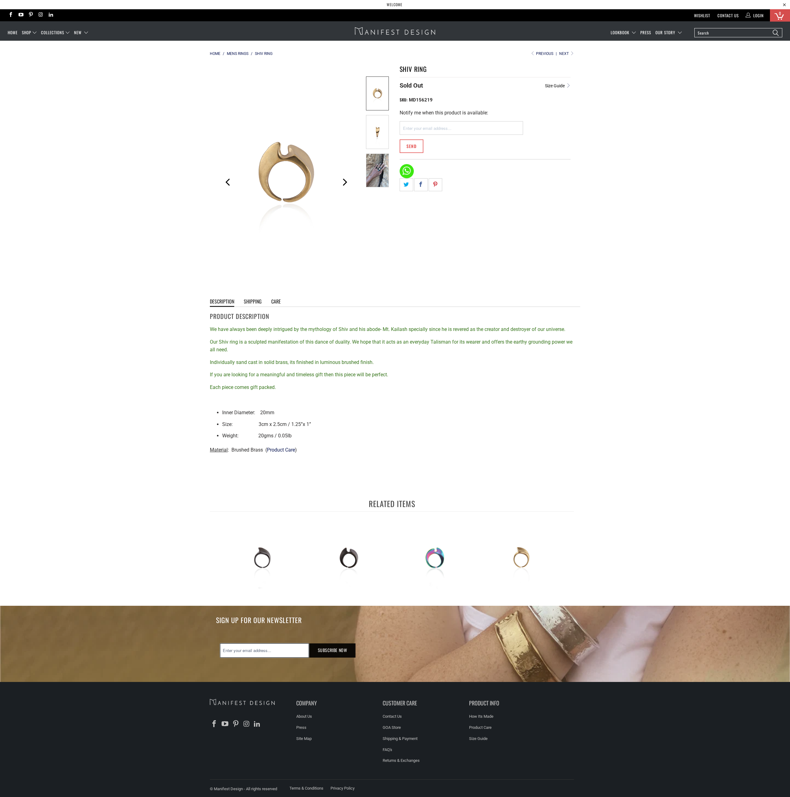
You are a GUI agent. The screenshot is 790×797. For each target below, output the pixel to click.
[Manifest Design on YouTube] (20, 15)
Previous (225, 181)
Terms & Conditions (306, 788)
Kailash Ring (262, 558)
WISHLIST (702, 15)
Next (564, 54)
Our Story (665, 32)
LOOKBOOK (620, 32)
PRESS (645, 32)
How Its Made (481, 716)
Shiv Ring (349, 558)
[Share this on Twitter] (406, 184)
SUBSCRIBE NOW (332, 650)
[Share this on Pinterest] (435, 184)
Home (13, 32)
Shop (26, 32)
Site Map (304, 738)
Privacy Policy (343, 788)
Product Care (281, 450)
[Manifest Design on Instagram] (40, 15)
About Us (304, 716)
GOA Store (392, 727)
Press (301, 727)
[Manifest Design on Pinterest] (30, 15)
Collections (52, 32)
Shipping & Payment (400, 738)
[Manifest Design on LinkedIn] (50, 15)
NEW (78, 32)
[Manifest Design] (395, 31)
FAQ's (387, 749)
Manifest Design (228, 789)
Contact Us (728, 15)
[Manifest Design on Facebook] (10, 15)
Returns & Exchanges (401, 760)
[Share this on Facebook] (421, 184)
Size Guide (555, 85)
